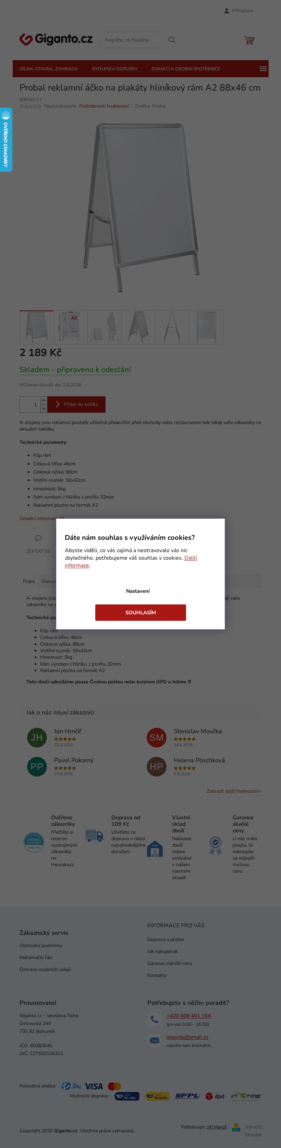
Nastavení (138, 591)
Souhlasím (140, 612)
